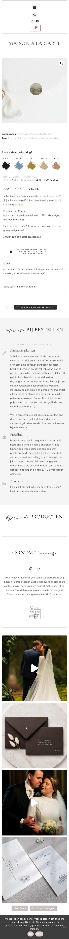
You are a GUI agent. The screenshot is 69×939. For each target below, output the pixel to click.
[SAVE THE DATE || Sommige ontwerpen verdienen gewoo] (34, 870)
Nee (39, 934)
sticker (44, 138)
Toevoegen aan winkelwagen (35, 307)
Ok (30, 934)
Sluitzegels (46, 134)
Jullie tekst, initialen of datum (25, 286)
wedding (54, 138)
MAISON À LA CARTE (35, 43)
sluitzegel (22, 138)
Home (6, 177)
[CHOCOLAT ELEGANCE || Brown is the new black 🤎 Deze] (34, 735)
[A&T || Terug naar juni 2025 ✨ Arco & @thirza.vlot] (34, 802)
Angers (35, 134)
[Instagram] (31, 21)
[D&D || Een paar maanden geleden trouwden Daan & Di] (34, 668)
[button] (34, 7)
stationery (34, 138)
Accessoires (23, 134)
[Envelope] (37, 21)
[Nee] (63, 926)
